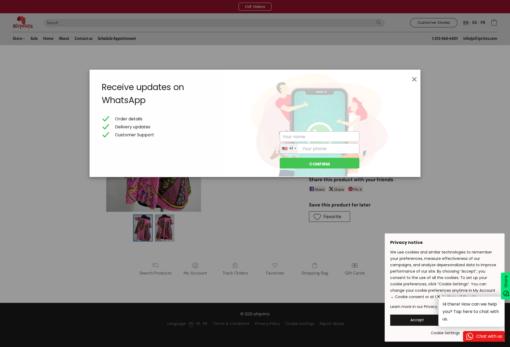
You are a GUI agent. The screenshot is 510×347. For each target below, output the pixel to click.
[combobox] (289, 148)
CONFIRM (319, 164)
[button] (417, 320)
